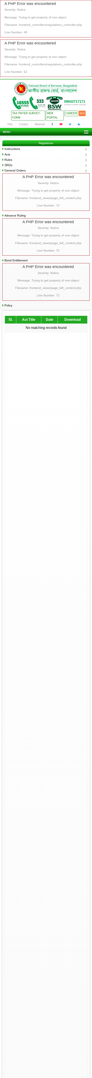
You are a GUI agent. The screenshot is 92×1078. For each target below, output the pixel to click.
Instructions (12, 149)
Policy (8, 305)
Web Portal (52, 115)
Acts (7, 154)
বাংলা (82, 113)
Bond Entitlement (16, 260)
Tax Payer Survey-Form (26, 115)
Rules (8, 159)
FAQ (9, 124)
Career (71, 113)
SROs (8, 165)
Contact (23, 124)
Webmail (40, 124)
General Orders (15, 170)
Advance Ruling (15, 215)
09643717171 (74, 102)
